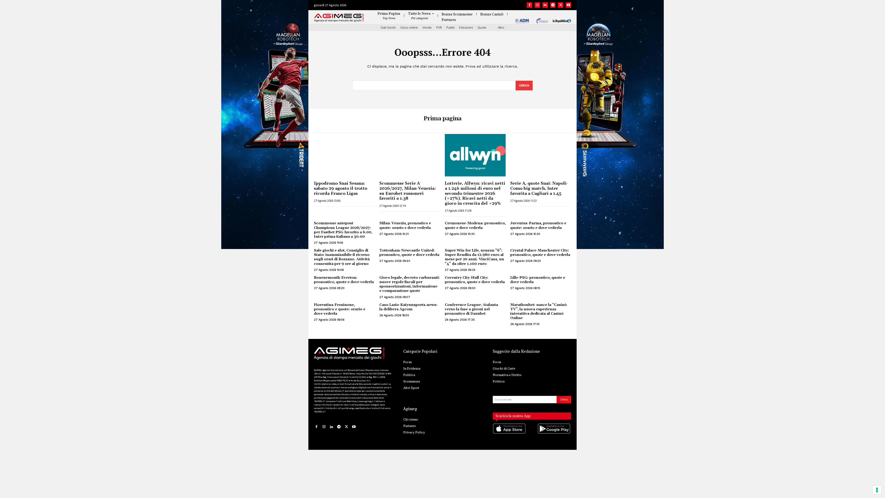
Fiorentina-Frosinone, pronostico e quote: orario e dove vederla (339, 309)
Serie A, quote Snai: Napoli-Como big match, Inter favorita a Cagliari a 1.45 (539, 188)
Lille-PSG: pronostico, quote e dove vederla (537, 279)
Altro (501, 27)
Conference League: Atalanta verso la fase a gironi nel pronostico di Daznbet (471, 309)
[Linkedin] (545, 5)
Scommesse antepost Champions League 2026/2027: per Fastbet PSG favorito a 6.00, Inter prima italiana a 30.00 (343, 230)
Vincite (427, 27)
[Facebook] (529, 5)
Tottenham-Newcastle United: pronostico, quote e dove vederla (409, 252)
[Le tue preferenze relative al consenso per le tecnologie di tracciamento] (877, 490)
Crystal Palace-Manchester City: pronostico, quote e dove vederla (540, 252)
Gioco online (409, 27)
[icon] (509, 433)
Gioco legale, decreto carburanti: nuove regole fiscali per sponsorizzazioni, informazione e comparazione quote (409, 284)
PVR (439, 27)
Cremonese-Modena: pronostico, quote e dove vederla (475, 225)
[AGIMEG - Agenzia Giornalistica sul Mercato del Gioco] (339, 18)
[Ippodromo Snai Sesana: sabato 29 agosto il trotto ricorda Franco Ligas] (344, 155)
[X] (560, 5)
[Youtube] (568, 5)
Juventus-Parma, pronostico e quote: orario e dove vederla (538, 225)
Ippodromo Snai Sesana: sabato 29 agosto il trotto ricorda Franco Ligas (340, 188)
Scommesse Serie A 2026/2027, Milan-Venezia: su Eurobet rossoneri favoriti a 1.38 (407, 191)
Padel (450, 27)
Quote (482, 27)
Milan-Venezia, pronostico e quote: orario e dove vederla (405, 225)
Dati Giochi (388, 27)
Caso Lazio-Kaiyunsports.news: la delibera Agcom (408, 306)
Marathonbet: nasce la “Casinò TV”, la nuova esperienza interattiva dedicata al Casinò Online (538, 311)
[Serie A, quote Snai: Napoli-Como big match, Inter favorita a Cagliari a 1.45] (540, 155)
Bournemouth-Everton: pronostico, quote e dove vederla (344, 279)
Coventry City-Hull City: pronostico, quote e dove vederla (475, 279)
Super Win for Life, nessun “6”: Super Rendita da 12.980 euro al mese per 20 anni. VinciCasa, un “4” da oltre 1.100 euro (474, 257)
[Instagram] (537, 5)
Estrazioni (466, 27)
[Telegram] (553, 5)
